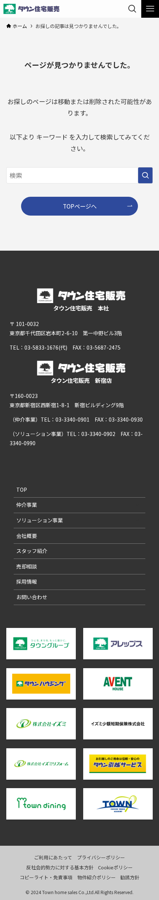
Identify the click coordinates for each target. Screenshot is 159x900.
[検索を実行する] (145, 175)
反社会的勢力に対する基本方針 (60, 867)
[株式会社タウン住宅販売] (31, 9)
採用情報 (26, 581)
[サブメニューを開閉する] (137, 505)
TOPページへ (80, 206)
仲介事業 (26, 504)
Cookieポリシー (115, 867)
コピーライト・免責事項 (46, 877)
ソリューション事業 (39, 520)
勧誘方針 (129, 877)
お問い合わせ (31, 597)
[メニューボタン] (150, 9)
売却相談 (26, 566)
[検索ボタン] (132, 9)
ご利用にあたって (53, 857)
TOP (21, 489)
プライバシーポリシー (101, 857)
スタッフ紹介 (31, 550)
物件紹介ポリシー (96, 877)
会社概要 (26, 535)
